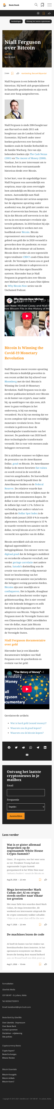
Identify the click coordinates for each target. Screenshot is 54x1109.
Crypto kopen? (8, 1051)
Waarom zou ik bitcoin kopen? (27, 733)
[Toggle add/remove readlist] (44, 13)
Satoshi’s (17, 566)
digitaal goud (12, 554)
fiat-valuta (41, 467)
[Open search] (36, 5)
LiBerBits (8, 54)
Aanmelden (16, 816)
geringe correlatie (23, 562)
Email (10, 785)
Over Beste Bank (9, 1026)
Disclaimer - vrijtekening (12, 1033)
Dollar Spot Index (28, 513)
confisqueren (12, 591)
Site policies (7, 1037)
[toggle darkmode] (38, 13)
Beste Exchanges (9, 1054)
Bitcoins (9, 587)
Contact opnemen (10, 1030)
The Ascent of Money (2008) (30, 158)
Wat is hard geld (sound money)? (28, 723)
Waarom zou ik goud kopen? (25, 728)
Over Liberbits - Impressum (13, 1023)
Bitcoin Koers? (8, 1082)
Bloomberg (11, 381)
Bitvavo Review (8, 1058)
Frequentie (13, 799)
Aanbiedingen (16, 21)
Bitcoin (25, 232)
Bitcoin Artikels (8, 1078)
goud (15, 463)
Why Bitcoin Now (17, 286)
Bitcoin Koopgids (9, 1074)
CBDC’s (27, 257)
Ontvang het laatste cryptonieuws (38, 21)
